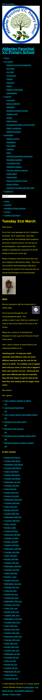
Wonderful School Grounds (14, 208)
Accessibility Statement (24, 691)
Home (6, 201)
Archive (7, 212)
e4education (29, 687)
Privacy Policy (15, 694)
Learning (7, 205)
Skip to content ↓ (8, 4)
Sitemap (5, 694)
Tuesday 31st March (12, 215)
